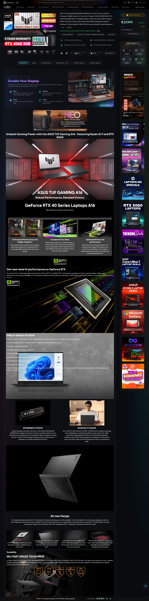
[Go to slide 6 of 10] (41, 52)
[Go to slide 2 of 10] (16, 52)
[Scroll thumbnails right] (54, 52)
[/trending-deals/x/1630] (133, 241)
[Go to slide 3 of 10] (22, 52)
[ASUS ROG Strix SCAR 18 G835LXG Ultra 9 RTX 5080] (133, 134)
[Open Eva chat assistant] (146, 586)
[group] (88, 27)
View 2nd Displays (106, 105)
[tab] (23, 63)
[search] (69, 2)
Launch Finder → (134, 89)
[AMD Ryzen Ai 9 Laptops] (133, 295)
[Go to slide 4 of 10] (28, 52)
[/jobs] (133, 376)
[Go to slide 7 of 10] (47, 52)
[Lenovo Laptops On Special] (133, 187)
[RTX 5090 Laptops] (133, 214)
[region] (30, 29)
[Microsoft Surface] (133, 322)
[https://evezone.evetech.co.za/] (133, 349)
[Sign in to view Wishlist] (132, 2)
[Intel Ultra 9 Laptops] (132, 268)
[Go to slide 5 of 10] (35, 52)
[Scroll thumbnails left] (5, 52)
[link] (20, 7)
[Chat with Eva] (136, 2)
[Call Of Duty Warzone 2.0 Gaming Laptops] (133, 161)
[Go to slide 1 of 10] (10, 52)
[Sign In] (125, 2)
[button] (84, 52)
